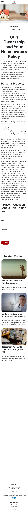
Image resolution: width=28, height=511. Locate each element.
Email (2, 220)
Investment (14, 506)
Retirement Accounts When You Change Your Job (12, 349)
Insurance (14, 509)
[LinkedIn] (15, 498)
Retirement (14, 504)
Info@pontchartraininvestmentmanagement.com (14, 495)
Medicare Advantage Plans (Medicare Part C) (13, 315)
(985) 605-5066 (16, 487)
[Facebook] (13, 498)
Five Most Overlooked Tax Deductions (12, 281)
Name (3, 211)
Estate (14, 508)
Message (4, 229)
